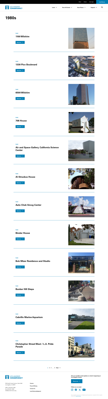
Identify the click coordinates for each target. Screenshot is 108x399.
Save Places (80, 7)
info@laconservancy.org (10, 390)
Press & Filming (33, 386)
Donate (85, 1)
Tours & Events (66, 7)
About (80, 1)
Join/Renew (102, 2)
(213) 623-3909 (10, 389)
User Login (91, 1)
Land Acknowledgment (35, 391)
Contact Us (32, 388)
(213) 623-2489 (12, 387)
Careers (32, 383)
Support (93, 7)
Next (57, 367)
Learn (53, 7)
